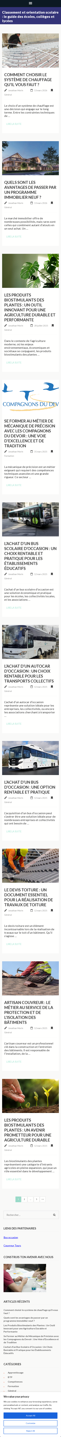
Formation (9, 456)
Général (8, 94)
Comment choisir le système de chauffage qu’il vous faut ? (28, 79)
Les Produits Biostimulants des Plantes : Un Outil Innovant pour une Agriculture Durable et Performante (29, 307)
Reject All (30, 1431)
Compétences (15, 1381)
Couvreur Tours (12, 1245)
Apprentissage (15, 1372)
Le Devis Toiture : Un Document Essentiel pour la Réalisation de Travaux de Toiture (28, 897)
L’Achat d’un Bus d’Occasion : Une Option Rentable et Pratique (29, 787)
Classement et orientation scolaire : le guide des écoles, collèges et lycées (30, 16)
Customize (30, 1423)
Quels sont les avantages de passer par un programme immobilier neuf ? (30, 190)
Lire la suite (13, 123)
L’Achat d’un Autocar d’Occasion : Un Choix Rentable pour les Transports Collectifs (29, 673)
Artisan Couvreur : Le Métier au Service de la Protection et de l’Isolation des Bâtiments (28, 1012)
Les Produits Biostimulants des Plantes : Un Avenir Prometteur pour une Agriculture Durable (27, 1130)
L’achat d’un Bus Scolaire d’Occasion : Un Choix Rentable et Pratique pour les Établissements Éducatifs (30, 556)
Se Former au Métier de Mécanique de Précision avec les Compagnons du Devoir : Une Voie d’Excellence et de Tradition (29, 433)
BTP (10, 1377)
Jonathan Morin (15, 90)
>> (42, 1199)
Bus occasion (11, 1237)
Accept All (30, 1415)
